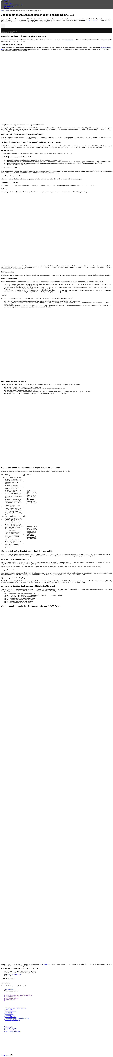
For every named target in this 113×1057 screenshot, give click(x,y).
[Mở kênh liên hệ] (11, 1055)
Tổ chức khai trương (10, 1011)
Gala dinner (8, 1012)
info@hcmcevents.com (12, 998)
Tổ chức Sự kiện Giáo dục (12, 1020)
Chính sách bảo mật (10, 1028)
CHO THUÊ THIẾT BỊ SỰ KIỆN (13, 5)
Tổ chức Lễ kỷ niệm (10, 1017)
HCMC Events (93, 20)
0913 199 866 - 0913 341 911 (14, 996)
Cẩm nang (6, 8)
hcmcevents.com (10, 999)
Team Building (9, 1014)
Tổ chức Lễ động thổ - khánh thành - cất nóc (17, 1018)
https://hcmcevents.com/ (15, 974)
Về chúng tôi (8, 1027)
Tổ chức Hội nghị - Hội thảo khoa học (15, 1008)
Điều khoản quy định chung (12, 1031)
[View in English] (3, 11)
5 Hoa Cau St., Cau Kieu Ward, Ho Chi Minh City (19, 995)
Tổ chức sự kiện (8, 3)
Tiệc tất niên (8, 1009)
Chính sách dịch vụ (10, 1030)
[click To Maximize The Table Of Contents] (3, 26)
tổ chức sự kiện (69, 39)
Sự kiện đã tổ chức (9, 6)
